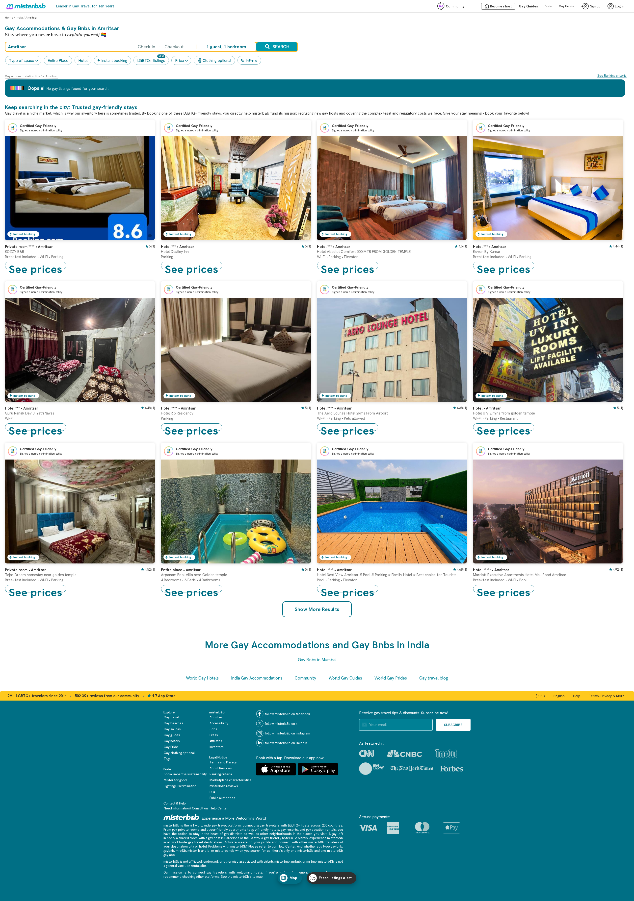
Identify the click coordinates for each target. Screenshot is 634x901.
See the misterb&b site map (242, 877)
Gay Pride (171, 747)
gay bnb (336, 846)
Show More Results (317, 609)
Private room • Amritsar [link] (25, 569)
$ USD (540, 696)
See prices (35, 265)
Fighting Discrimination (180, 786)
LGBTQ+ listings (151, 60)
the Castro (252, 838)
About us (216, 717)
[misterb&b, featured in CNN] (366, 753)
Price (179, 60)
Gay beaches (173, 723)
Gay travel (171, 717)
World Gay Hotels (202, 678)
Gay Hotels (566, 6)
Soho (171, 838)
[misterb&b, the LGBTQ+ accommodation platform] (25, 6)
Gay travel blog (433, 678)
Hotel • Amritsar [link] (487, 408)
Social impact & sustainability (185, 774)
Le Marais (301, 838)
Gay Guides (528, 6)
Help (576, 696)
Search (281, 46)
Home (9, 18)
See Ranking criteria (612, 75)
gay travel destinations (205, 842)
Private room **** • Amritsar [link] (29, 246)
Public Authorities (222, 798)
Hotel (83, 60)
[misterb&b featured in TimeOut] (446, 753)
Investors (217, 747)
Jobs (213, 729)
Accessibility (219, 723)
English (559, 696)
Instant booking (114, 60)
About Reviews (221, 768)
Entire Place (58, 60)
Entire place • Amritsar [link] (181, 569)
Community (455, 6)
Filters (251, 60)
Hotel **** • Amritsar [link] (178, 408)
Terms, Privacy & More (607, 696)
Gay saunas (172, 729)
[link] (146, 236)
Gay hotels (172, 741)
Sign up (595, 6)
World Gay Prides (390, 678)
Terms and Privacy (223, 762)
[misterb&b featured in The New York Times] (412, 769)
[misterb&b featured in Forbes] (451, 768)
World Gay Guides (345, 678)
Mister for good (175, 780)
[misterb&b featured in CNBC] (404, 753)
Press (214, 735)
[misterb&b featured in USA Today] (371, 768)
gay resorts (289, 830)
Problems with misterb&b (227, 846)
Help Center (219, 808)
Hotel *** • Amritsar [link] (177, 246)
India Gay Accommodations (256, 678)
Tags (167, 759)
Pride (548, 6)
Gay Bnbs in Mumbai (317, 659)
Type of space (21, 60)
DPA (212, 792)
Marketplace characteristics (230, 780)
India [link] (19, 18)
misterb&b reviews (224, 786)
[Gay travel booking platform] (181, 817)
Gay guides (172, 735)
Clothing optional (217, 60)
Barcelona (231, 838)
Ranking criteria (221, 774)
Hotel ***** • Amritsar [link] (491, 569)
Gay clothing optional (179, 753)
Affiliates (216, 741)
